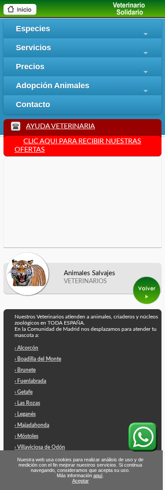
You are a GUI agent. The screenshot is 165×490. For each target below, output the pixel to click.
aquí (98, 475)
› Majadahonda (32, 425)
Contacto (33, 104)
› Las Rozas (27, 403)
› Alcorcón (26, 348)
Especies (83, 31)
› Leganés (25, 414)
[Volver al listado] (147, 303)
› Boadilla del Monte (38, 359)
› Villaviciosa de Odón (40, 447)
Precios (83, 69)
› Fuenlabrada (30, 381)
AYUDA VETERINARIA (60, 126)
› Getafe (24, 392)
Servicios (83, 50)
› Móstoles (26, 436)
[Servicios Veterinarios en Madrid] (120, 13)
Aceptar (80, 480)
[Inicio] (20, 12)
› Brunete (25, 370)
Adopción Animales (83, 88)
